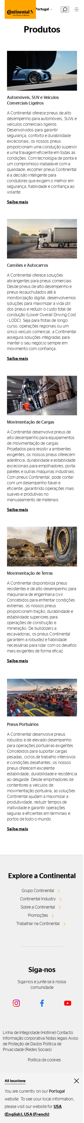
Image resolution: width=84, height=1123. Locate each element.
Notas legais (56, 1038)
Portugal (42, 9)
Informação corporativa (24, 1038)
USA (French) (36, 1114)
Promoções (38, 915)
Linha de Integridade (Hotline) (29, 1033)
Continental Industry (38, 899)
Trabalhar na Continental (38, 924)
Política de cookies (44, 1060)
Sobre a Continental (38, 907)
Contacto (65, 1033)
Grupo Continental (38, 891)
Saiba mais (17, 202)
